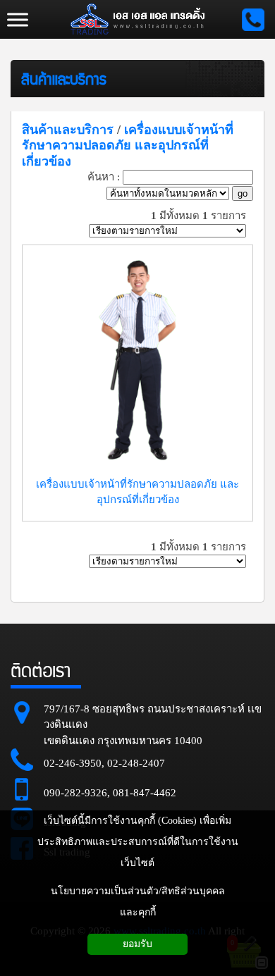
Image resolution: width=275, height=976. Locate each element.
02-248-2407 (136, 763)
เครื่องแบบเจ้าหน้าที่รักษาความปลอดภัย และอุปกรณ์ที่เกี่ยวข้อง (127, 145)
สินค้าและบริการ (63, 78)
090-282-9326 (75, 792)
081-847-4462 (144, 792)
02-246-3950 (73, 763)
